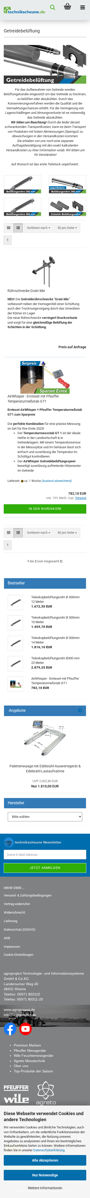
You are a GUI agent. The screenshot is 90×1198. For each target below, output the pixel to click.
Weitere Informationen (45, 1188)
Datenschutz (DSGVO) (20, 929)
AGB (7, 938)
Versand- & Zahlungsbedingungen (28, 895)
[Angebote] (80, 711)
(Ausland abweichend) (57, 481)
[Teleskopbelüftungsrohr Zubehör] (67, 207)
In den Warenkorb (45, 509)
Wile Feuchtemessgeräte (33, 1056)
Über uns (21, 1066)
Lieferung (10, 921)
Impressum (12, 947)
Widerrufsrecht (14, 912)
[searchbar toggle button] (52, 7)
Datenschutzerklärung (48, 1150)
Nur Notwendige (45, 1175)
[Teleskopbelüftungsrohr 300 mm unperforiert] (67, 184)
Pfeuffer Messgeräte (30, 1051)
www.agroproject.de (19, 1010)
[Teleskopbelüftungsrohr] (22, 207)
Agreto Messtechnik (29, 1061)
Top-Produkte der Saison (33, 1071)
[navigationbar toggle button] (82, 7)
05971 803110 (28, 994)
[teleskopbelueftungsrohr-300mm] (22, 184)
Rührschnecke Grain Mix (26, 291)
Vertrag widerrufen (17, 904)
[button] (9, 228)
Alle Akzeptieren (45, 1160)
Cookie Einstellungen (18, 955)
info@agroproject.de (20, 1015)
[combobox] (39, 228)
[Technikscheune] (22, 10)
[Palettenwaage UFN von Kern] (45, 739)
